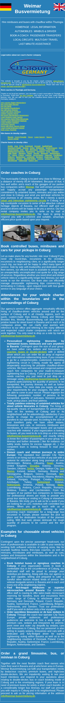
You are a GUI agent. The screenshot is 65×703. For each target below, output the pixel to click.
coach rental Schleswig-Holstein (12, 128)
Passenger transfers (45, 35)
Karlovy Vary (33, 160)
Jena (16, 146)
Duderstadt (48, 157)
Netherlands (13, 485)
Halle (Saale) (12, 153)
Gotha (32, 148)
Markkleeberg (55, 153)
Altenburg (22, 153)
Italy (61, 474)
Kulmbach (11, 159)
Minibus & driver (45, 31)
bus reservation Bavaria (9, 104)
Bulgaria (58, 479)
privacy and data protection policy (13, 86)
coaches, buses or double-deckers (27, 352)
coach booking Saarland (10, 122)
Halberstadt (23, 160)
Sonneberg (41, 151)
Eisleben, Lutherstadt (47, 150)
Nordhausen (30, 151)
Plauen (29, 153)
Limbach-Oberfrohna (52, 159)
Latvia (10, 476)
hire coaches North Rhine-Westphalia (14, 119)
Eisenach (55, 151)
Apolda (10, 146)
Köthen (56, 157)
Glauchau (48, 155)
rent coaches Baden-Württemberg (13, 103)
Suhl (26, 150)
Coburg (21, 155)
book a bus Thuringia (8, 130)
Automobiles (23, 31)
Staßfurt (19, 159)
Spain (50, 463)
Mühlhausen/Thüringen (16, 151)
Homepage (22, 27)
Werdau (36, 153)
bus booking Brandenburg (10, 108)
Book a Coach (19, 35)
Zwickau (28, 155)
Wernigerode (12, 160)
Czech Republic (20, 137)
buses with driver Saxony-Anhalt (13, 126)
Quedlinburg (57, 155)
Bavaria (10, 137)
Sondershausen (51, 148)
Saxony (49, 137)
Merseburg (34, 150)
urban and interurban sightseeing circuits (23, 200)
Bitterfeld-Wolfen (30, 159)
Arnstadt (37, 146)
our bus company (26, 95)
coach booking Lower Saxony (12, 117)
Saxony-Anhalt (13, 139)
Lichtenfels (31, 157)
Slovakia (34, 466)
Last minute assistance (35, 44)
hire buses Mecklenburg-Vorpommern (15, 115)
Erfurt (21, 146)
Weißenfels (40, 148)
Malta (60, 485)
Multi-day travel (46, 39)
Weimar (30, 187)
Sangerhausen (13, 150)
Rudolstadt (29, 146)
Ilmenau (25, 148)
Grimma (40, 159)
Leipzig (14, 155)
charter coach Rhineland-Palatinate (14, 121)
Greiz (48, 151)
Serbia (30, 468)
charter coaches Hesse (9, 113)
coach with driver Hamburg (11, 112)
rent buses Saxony (8, 124)
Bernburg (39, 157)
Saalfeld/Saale (47, 146)
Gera (61, 148)
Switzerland (43, 482)
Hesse (30, 137)
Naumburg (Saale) (14, 148)
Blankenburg (20, 157)
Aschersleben (38, 155)
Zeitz (22, 150)
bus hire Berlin (6, 106)
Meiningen (44, 153)
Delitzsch (11, 157)
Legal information (43, 27)
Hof (9, 155)
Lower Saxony (39, 137)
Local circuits (23, 39)
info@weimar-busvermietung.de (33, 84)
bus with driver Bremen (9, 110)
